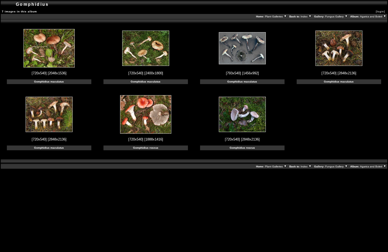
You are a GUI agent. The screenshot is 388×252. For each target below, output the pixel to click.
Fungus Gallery (334, 16)
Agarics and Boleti (371, 16)
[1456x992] (250, 73)
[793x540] (233, 73)
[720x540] (39, 73)
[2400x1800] (153, 73)
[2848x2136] (347, 73)
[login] (380, 11)
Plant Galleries (274, 16)
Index (304, 16)
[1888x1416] (153, 139)
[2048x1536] (57, 73)
